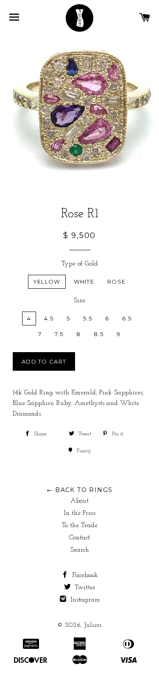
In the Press (79, 513)
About (79, 501)
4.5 (48, 318)
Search (79, 550)
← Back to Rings (80, 490)
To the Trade (80, 525)
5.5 (87, 318)
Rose (116, 281)
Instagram (84, 599)
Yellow (47, 281)
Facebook (84, 575)
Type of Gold (79, 263)
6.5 (126, 318)
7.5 (59, 334)
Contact (79, 537)
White (84, 281)
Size (79, 300)
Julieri (93, 625)
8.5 (98, 334)
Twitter (84, 587)
